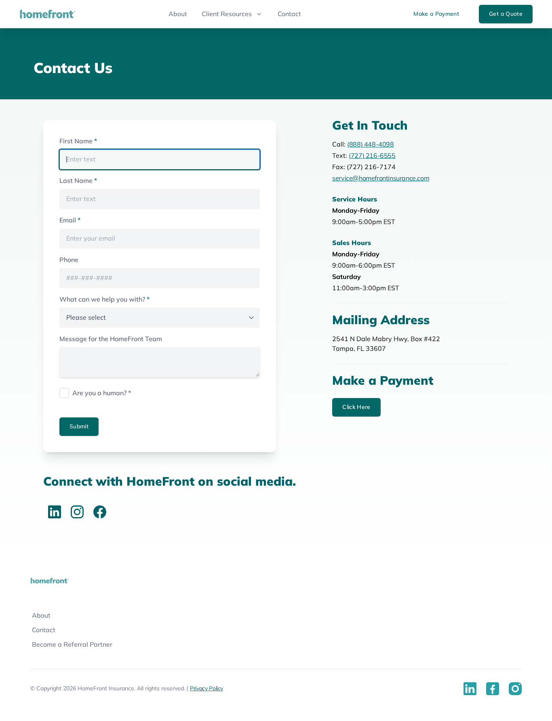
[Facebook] (99, 511)
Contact (289, 14)
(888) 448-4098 (370, 144)
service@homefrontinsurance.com (380, 178)
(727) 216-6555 (372, 156)
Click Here (356, 407)
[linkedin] (54, 511)
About (178, 14)
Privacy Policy (206, 689)
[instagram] (77, 511)
